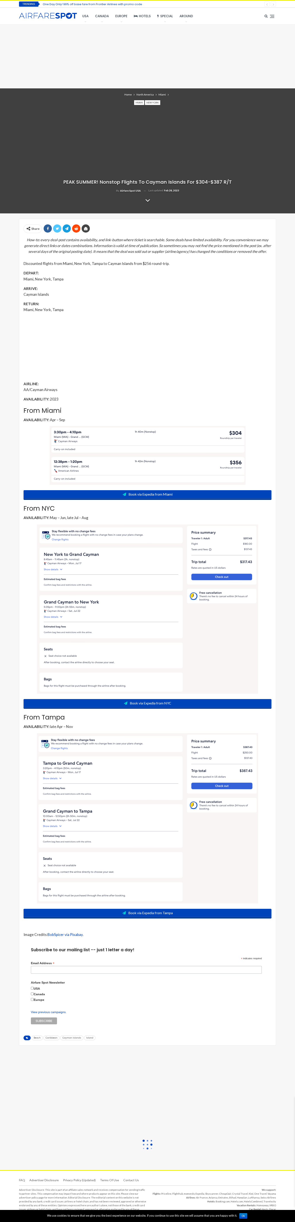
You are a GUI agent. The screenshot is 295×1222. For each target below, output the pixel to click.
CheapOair (225, 1193)
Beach (37, 1037)
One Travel (260, 1193)
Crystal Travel (240, 1193)
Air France (202, 1197)
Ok (243, 1215)
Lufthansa (254, 1197)
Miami (139, 102)
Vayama (272, 1193)
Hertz (265, 1209)
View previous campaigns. (49, 1012)
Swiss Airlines (268, 1197)
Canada (102, 16)
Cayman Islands (71, 1037)
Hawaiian (242, 1197)
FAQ (22, 1180)
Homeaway (262, 1205)
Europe (121, 16)
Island (89, 1037)
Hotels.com (237, 1201)
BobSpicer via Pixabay (65, 934)
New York (152, 102)
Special (166, 16)
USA (85, 16)
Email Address (42, 963)
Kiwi (251, 1193)
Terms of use (109, 1180)
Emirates (223, 1197)
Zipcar (272, 1209)
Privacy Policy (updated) (79, 1180)
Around (186, 16)
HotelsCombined (253, 1201)
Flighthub (177, 1193)
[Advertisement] (147, 56)
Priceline (166, 1193)
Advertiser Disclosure (44, 1180)
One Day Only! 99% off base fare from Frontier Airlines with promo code (92, 4)
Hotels (145, 16)
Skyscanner (211, 1193)
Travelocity (269, 1201)
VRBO (272, 1205)
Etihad (232, 1197)
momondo (189, 1193)
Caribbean (51, 1037)
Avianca (213, 1197)
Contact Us (131, 1180)
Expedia (199, 1193)
